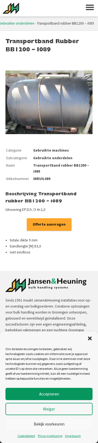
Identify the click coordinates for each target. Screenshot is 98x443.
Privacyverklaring (50, 436)
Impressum (73, 436)
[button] (90, 338)
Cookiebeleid (26, 436)
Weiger (49, 409)
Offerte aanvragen (49, 224)
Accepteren (49, 394)
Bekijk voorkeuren (49, 424)
